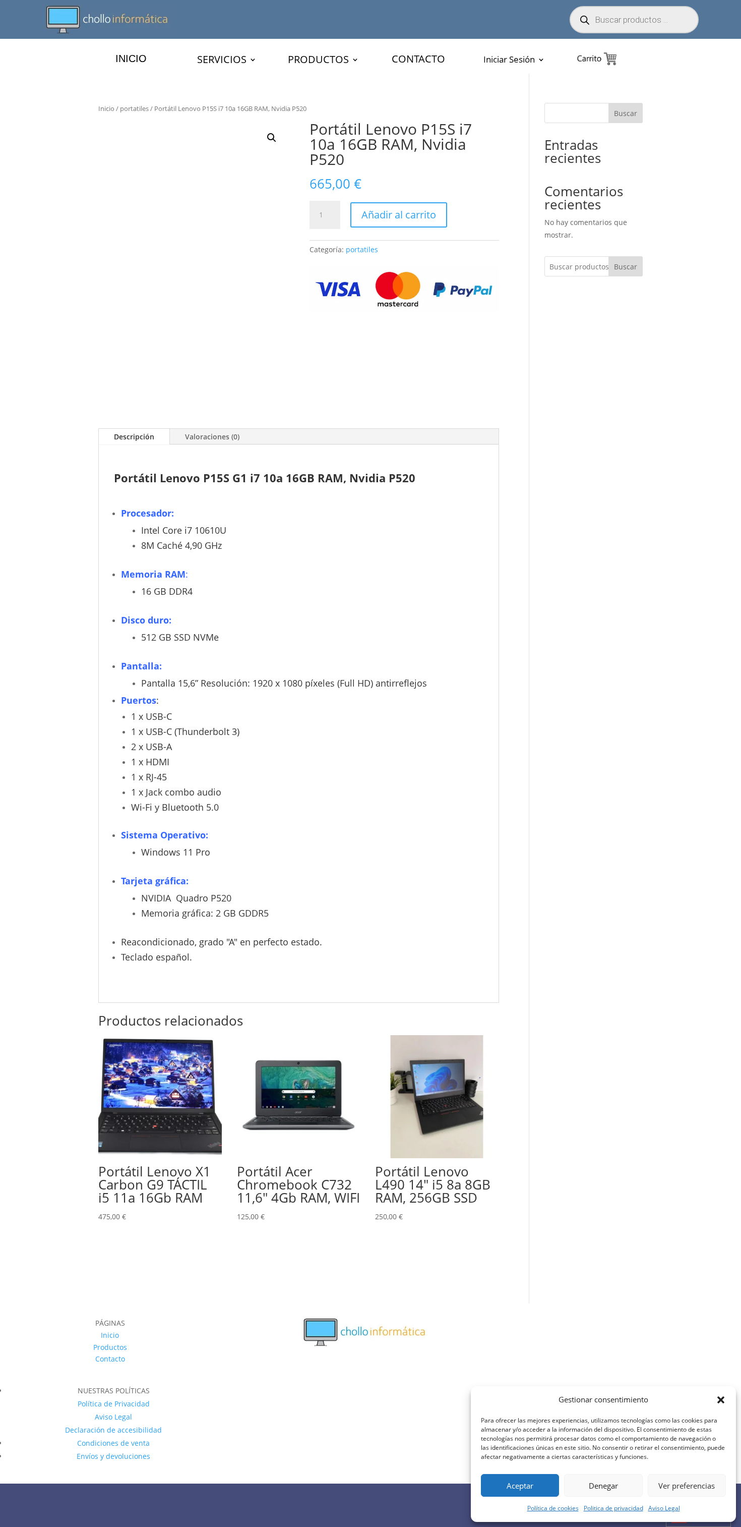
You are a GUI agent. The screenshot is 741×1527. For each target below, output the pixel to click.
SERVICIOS (221, 61)
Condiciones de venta (113, 1481)
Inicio (106, 108)
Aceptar (520, 1486)
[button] (721, 1400)
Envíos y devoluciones (113, 1494)
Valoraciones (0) (212, 474)
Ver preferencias (686, 1486)
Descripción (134, 474)
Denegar (603, 1486)
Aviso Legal (664, 1508)
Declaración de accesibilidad (113, 1468)
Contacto (110, 1397)
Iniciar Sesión (509, 60)
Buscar (625, 113)
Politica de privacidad (613, 1508)
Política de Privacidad (114, 1441)
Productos (110, 1385)
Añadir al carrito (398, 214)
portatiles (134, 108)
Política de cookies (553, 1508)
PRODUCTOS (318, 61)
